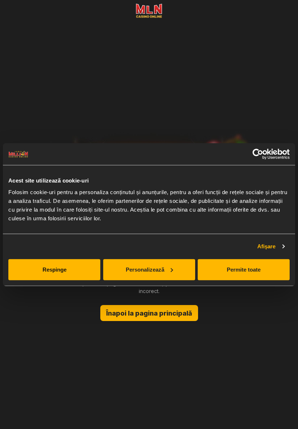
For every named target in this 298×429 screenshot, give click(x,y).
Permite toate (244, 269)
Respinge (55, 269)
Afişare (266, 246)
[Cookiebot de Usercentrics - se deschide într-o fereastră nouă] (258, 154)
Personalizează (145, 269)
